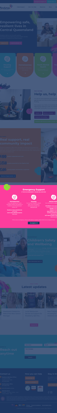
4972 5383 (14, 211)
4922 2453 (14, 214)
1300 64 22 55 (53, 216)
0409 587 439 (33, 207)
